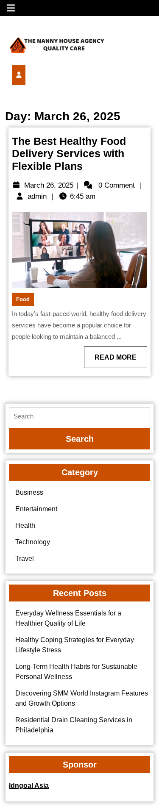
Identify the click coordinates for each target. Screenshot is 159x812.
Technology (32, 542)
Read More (121, 360)
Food (23, 299)
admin (37, 196)
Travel (24, 558)
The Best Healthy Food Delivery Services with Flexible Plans (69, 154)
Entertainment (36, 509)
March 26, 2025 (48, 185)
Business (29, 492)
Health (25, 525)
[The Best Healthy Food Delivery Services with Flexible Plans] (33, 75)
